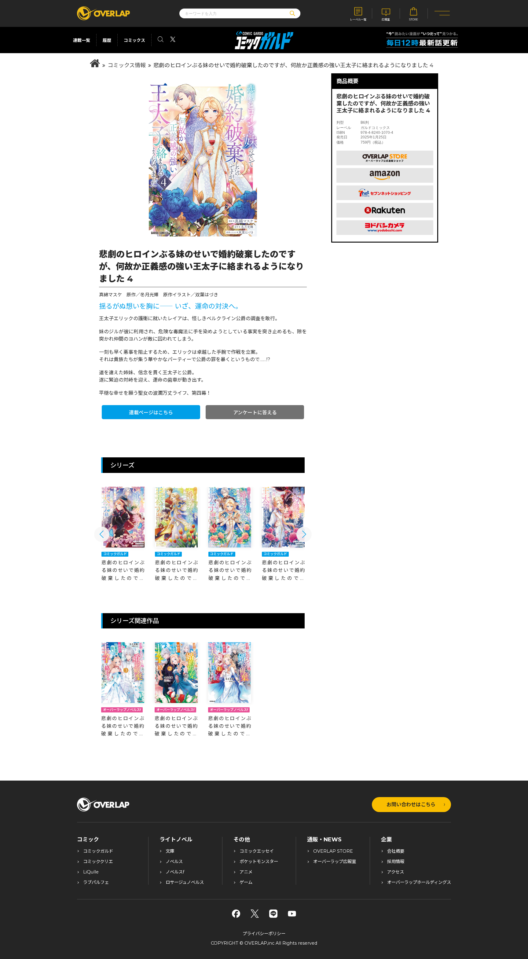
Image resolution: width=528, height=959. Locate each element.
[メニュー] (442, 13)
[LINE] (273, 914)
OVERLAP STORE (333, 851)
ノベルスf (175, 872)
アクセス (395, 872)
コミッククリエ (98, 861)
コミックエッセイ (257, 851)
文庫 (170, 851)
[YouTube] (292, 914)
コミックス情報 (127, 65)
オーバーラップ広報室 (334, 861)
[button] (101, 534)
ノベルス (174, 861)
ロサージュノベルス (185, 882)
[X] (255, 914)
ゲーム (246, 882)
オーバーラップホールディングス (419, 882)
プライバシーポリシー (264, 933)
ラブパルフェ (96, 882)
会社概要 (395, 851)
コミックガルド (98, 851)
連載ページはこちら (151, 412)
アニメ (246, 872)
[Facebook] (236, 914)
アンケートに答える (255, 412)
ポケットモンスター (259, 861)
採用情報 (395, 861)
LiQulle (91, 872)
